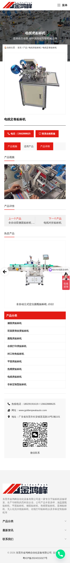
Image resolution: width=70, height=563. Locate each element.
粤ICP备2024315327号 (35, 558)
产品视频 (12, 146)
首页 (20, 47)
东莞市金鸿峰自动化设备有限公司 (34, 552)
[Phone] (60, 554)
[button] (4, 272)
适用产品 (28, 146)
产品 (25, 47)
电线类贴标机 (35, 33)
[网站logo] (17, 5)
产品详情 (45, 146)
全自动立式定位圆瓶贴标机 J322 (35, 304)
